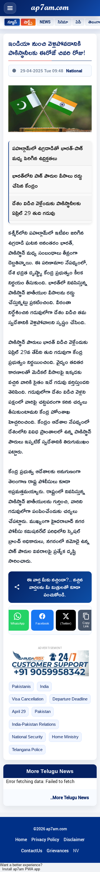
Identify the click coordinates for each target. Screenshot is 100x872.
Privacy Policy (45, 839)
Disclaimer (74, 839)
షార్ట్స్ (28, 21)
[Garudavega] (50, 663)
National (74, 70)
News (45, 21)
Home (21, 839)
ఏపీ (78, 21)
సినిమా (63, 21)
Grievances (58, 851)
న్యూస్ (12, 21)
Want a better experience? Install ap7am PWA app (21, 867)
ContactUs (31, 851)
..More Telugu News (69, 797)
